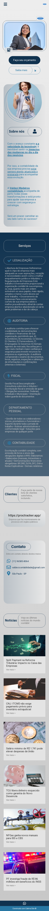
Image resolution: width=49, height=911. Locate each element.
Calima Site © (31, 909)
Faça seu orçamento (24, 60)
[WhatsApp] (24, 903)
